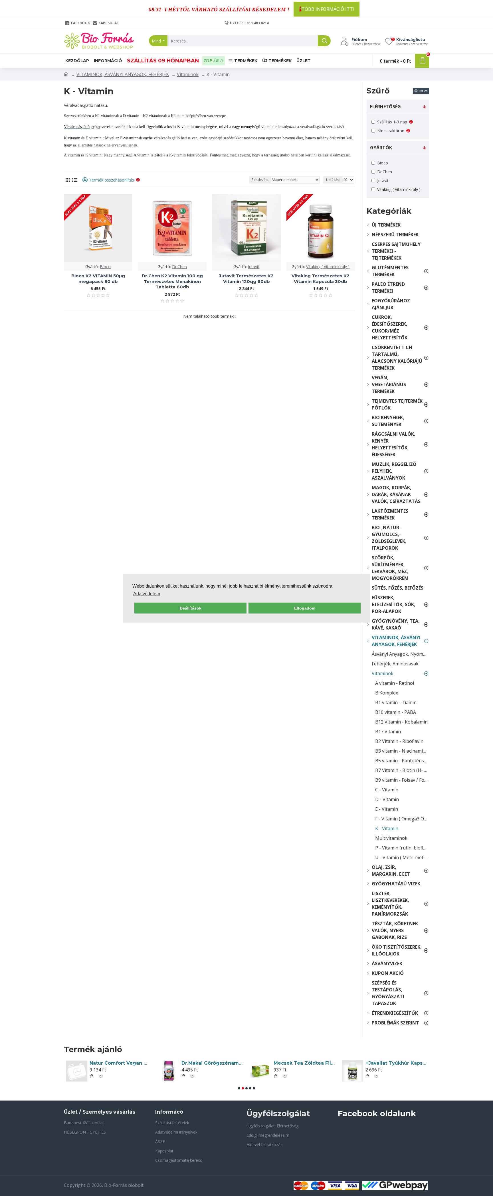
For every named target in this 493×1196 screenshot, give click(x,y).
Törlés (422, 91)
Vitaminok (188, 74)
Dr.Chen (179, 266)
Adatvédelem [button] (146, 593)
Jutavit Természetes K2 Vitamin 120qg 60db (246, 278)
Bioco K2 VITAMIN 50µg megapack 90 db (98, 278)
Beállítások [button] (190, 608)
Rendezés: (260, 179)
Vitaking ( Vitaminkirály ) (327, 266)
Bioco (105, 266)
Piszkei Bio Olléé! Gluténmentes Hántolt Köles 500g (396, 1063)
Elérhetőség (385, 106)
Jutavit (253, 266)
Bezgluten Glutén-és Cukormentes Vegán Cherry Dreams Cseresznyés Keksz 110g (120, 1063)
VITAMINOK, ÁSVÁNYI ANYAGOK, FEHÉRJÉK (122, 74)
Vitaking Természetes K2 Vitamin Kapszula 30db (320, 278)
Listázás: (333, 179)
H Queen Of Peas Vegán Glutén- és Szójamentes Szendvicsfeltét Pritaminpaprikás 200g (304, 1063)
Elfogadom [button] (304, 608)
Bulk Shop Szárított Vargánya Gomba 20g (212, 1063)
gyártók (381, 147)
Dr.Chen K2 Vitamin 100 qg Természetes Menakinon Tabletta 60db (172, 281)
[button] (239, 1088)
